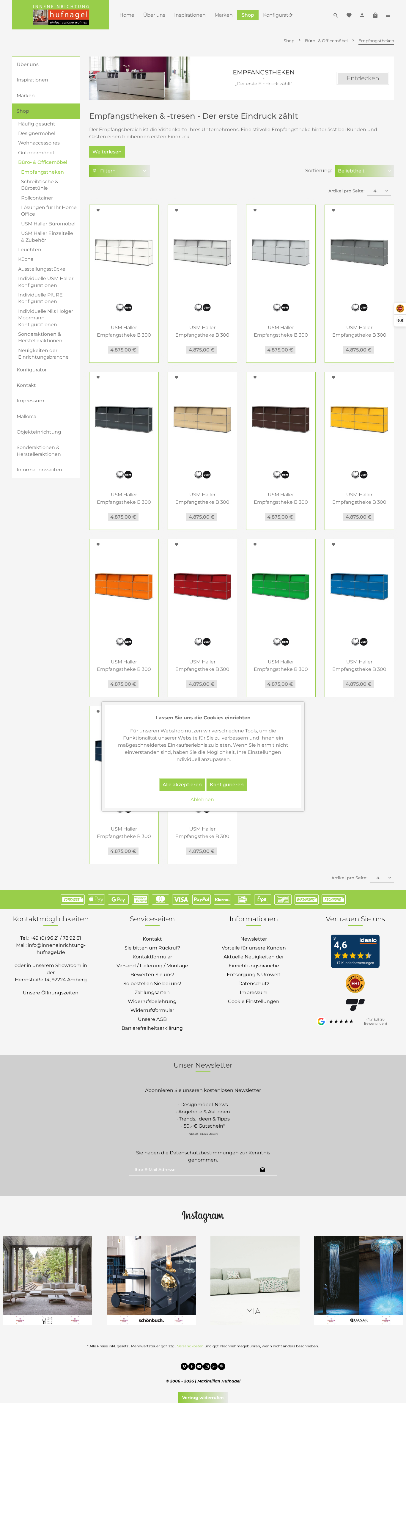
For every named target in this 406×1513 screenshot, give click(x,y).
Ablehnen (202, 799)
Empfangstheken (42, 172)
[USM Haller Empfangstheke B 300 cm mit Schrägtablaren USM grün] (280, 586)
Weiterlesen (107, 152)
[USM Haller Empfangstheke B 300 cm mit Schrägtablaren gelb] (359, 419)
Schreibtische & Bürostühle (39, 185)
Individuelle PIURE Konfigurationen (40, 298)
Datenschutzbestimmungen (204, 1153)
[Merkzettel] (349, 15)
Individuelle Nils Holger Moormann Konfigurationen (45, 317)
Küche (26, 259)
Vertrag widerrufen (203, 1397)
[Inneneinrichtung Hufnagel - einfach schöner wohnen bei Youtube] (199, 1367)
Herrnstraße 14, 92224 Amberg (51, 979)
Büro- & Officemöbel (42, 162)
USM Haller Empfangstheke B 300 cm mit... (124, 332)
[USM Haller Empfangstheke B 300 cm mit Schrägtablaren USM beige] (202, 419)
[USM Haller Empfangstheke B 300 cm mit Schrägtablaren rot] (202, 586)
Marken (26, 95)
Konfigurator (32, 370)
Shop (23, 111)
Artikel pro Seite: (346, 191)
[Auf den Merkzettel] (99, 210)
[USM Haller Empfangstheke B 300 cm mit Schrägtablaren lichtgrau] (202, 252)
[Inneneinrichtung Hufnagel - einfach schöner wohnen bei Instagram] (206, 1367)
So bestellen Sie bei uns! (152, 983)
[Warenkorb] (375, 15)
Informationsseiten (39, 470)
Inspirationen (32, 80)
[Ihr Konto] (362, 15)
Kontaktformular (152, 957)
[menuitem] (127, 15)
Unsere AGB (152, 1019)
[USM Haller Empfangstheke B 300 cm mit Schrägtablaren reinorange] (123, 586)
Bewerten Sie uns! (152, 974)
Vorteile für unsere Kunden (254, 948)
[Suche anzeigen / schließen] (336, 15)
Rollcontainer (37, 198)
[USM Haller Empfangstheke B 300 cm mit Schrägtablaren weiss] (123, 252)
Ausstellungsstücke (41, 269)
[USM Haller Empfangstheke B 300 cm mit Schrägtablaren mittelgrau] (359, 252)
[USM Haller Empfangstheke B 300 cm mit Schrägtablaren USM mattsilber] (280, 252)
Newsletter (253, 939)
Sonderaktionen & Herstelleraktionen (40, 337)
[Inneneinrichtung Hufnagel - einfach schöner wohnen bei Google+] (214, 1367)
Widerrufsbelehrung (152, 1001)
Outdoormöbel (36, 153)
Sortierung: (318, 170)
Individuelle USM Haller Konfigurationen (45, 282)
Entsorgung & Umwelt (254, 974)
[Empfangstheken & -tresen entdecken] (241, 78)
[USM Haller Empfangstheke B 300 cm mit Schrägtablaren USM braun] (280, 419)
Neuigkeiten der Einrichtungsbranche (43, 354)
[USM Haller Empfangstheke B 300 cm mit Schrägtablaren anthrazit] (123, 419)
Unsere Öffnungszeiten (50, 993)
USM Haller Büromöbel (48, 224)
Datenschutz (253, 983)
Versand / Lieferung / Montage (152, 966)
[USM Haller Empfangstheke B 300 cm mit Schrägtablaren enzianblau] (359, 586)
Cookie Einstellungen (253, 1001)
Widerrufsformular (152, 1010)
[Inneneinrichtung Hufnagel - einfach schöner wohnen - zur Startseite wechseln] (60, 15)
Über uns (28, 64)
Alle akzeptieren (182, 784)
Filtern (107, 171)
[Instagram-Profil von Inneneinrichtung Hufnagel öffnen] (203, 1216)
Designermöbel (36, 133)
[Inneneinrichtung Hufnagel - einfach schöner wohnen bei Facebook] (192, 1367)
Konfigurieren (227, 784)
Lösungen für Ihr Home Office (49, 211)
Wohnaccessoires (39, 143)
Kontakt (26, 385)
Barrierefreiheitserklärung (152, 1028)
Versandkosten (190, 1346)
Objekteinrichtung (39, 432)
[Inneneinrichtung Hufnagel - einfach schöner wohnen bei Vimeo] (184, 1367)
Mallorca (26, 416)
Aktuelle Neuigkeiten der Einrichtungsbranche (254, 961)
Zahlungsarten (152, 992)
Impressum (30, 401)
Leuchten (29, 249)
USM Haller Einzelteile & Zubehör (47, 236)
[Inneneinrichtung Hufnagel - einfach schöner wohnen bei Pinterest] (221, 1367)
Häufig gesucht (36, 124)
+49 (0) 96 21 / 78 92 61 (55, 938)
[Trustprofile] (355, 984)
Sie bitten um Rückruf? (152, 948)
